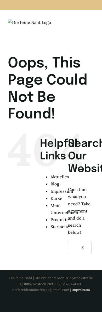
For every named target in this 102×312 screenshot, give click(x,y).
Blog (54, 183)
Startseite (60, 226)
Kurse (56, 198)
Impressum (61, 191)
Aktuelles (59, 176)
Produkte (59, 219)
